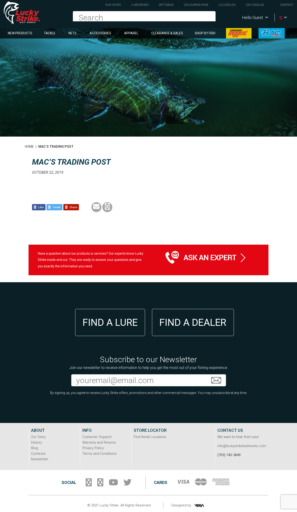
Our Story (113, 4)
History (36, 442)
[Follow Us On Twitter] (127, 484)
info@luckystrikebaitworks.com (241, 446)
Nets (72, 33)
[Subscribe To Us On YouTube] (113, 484)
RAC (271, 33)
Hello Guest (252, 17)
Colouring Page (196, 4)
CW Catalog (255, 4)
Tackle (49, 33)
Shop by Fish (205, 33)
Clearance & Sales (167, 33)
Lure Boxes (139, 4)
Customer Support (97, 437)
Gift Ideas (166, 4)
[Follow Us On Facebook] (89, 484)
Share (73, 207)
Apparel (131, 33)
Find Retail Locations (150, 437)
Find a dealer (192, 322)
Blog (34, 448)
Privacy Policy (93, 448)
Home (29, 146)
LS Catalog (227, 4)
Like (40, 207)
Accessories (100, 33)
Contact (286, 4)
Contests (38, 453)
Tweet (56, 207)
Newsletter (39, 459)
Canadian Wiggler (239, 33)
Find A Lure (110, 322)
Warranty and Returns (99, 442)
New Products (20, 33)
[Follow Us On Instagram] (100, 484)
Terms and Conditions (99, 453)
